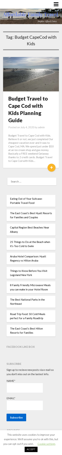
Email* (11, 398)
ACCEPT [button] (31, 449)
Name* (11, 380)
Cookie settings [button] (46, 443)
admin (41, 127)
